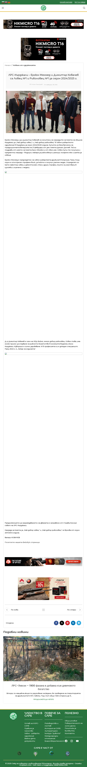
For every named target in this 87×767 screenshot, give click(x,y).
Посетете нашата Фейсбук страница (22, 542)
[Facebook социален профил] (56, 623)
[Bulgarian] (3, 2)
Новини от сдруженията (24, 65)
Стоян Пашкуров (36, 84)
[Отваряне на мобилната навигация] (3, 8)
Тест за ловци (80, 2)
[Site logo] (43, 8)
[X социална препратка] (62, 623)
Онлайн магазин (66, 2)
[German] (9, 2)
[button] (2, 670)
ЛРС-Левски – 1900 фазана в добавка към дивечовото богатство (43, 687)
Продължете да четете (43, 699)
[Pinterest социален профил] (67, 623)
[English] (6, 2)
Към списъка (43, 610)
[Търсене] (84, 8)
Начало (8, 65)
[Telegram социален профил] (79, 623)
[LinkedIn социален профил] (73, 623)
